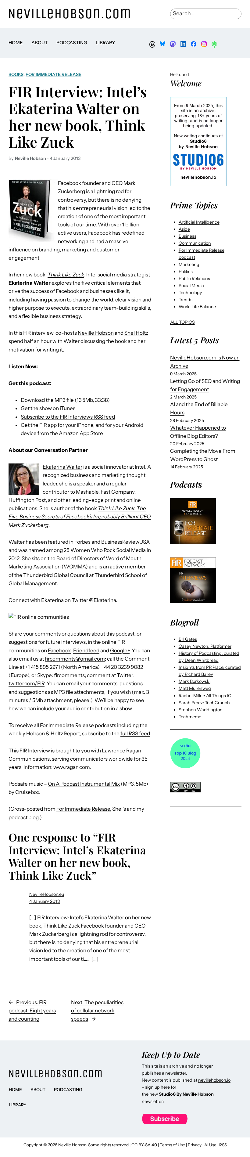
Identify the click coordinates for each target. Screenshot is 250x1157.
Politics (186, 271)
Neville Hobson (96, 333)
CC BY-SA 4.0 (144, 1144)
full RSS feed (135, 733)
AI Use (210, 1144)
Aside (184, 229)
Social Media (191, 285)
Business (187, 236)
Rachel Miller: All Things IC (205, 695)
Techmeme (190, 716)
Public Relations (194, 278)
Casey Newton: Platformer (205, 646)
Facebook (59, 650)
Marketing (189, 264)
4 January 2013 (44, 901)
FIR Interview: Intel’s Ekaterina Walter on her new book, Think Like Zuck (78, 116)
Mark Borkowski (194, 681)
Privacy (195, 1144)
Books (16, 74)
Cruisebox (27, 792)
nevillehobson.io (214, 1080)
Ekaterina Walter (62, 467)
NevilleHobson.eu (46, 894)
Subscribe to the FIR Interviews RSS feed (68, 417)
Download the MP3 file (47, 400)
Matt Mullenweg (195, 688)
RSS (223, 1144)
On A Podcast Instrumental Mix (84, 784)
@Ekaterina (102, 600)
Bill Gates (188, 639)
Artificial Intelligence (199, 222)
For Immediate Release (53, 74)
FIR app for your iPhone (66, 425)
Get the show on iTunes (48, 408)
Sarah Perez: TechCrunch (204, 702)
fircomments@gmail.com (75, 659)
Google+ (120, 650)
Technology (190, 292)
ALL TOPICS (182, 322)
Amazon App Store (81, 433)
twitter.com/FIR (27, 683)
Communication (195, 243)
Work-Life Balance (197, 306)
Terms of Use (172, 1144)
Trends (185, 299)
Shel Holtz (136, 333)
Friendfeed (86, 650)
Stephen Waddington (201, 709)
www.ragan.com (71, 767)
